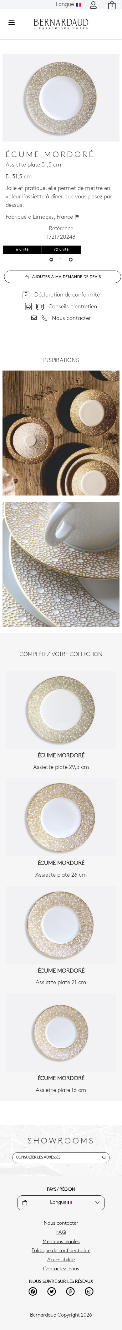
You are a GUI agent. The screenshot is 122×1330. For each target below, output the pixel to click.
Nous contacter (61, 1223)
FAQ (61, 1232)
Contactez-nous (61, 1269)
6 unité (22, 250)
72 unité (61, 250)
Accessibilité (61, 1260)
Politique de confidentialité (61, 1250)
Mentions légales (61, 1241)
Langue (65, 4)
